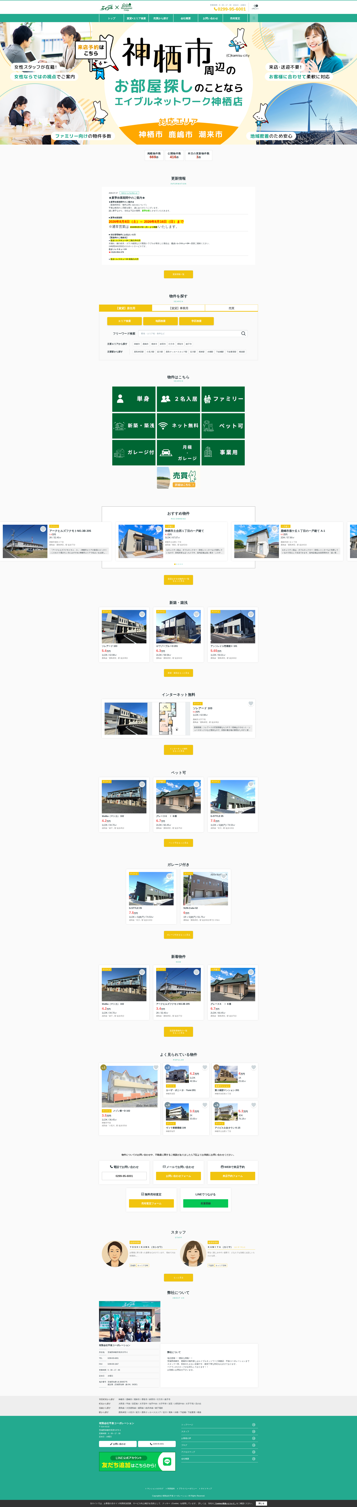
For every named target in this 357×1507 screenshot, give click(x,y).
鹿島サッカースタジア (151, 1412)
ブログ (184, 1445)
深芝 (170, 1404)
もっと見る (178, 1277)
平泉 (128, 1404)
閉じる (261, 1503)
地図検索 (160, 321)
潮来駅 (202, 352)
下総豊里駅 (231, 352)
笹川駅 (193, 352)
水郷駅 (210, 352)
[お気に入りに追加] (43, 529)
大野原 (122, 1404)
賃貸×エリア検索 (136, 18)
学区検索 (196, 321)
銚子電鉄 (159, 1408)
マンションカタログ (155, 1489)
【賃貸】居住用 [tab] (125, 308)
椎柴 (199, 1412)
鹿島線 (122, 1408)
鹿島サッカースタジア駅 (176, 352)
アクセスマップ (188, 1452)
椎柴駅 (242, 352)
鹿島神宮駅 (139, 352)
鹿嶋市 (146, 344)
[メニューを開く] (254, 18)
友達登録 (206, 1203)
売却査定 (235, 18)
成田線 (141, 1408)
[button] (175, 564)
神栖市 (137, 344)
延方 (138, 1412)
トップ (111, 18)
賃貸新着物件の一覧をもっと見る (178, 1031)
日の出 (198, 1404)
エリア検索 (124, 321)
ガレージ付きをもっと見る (178, 935)
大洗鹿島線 (131, 1408)
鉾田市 (163, 344)
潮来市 (154, 344)
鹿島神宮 (122, 1412)
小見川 (131, 1412)
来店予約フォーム (233, 1176)
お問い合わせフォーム (178, 1176)
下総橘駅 (220, 352)
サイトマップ (206, 1489)
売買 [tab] (231, 308)
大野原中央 (179, 1404)
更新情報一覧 (178, 274)
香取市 (180, 344)
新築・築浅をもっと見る (178, 673)
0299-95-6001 (124, 1176)
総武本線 (149, 1408)
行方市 (171, 344)
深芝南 (135, 1404)
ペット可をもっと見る (178, 843)
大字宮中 (144, 1404)
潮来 (171, 1412)
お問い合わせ (210, 18)
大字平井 (163, 1404)
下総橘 (183, 1412)
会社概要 (186, 18)
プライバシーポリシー (188, 1489)
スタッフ (185, 1431)
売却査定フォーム (151, 1203)
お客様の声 (186, 1438)
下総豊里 (192, 1412)
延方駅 (160, 352)
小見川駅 (150, 352)
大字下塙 (190, 1404)
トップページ (187, 1425)
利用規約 (171, 1489)
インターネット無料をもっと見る (178, 750)
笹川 (165, 1412)
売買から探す (160, 18)
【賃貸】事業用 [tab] (178, 308)
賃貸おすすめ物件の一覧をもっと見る (178, 580)
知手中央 (153, 1404)
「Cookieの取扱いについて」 (225, 1503)
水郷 (176, 1412)
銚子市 (189, 344)
